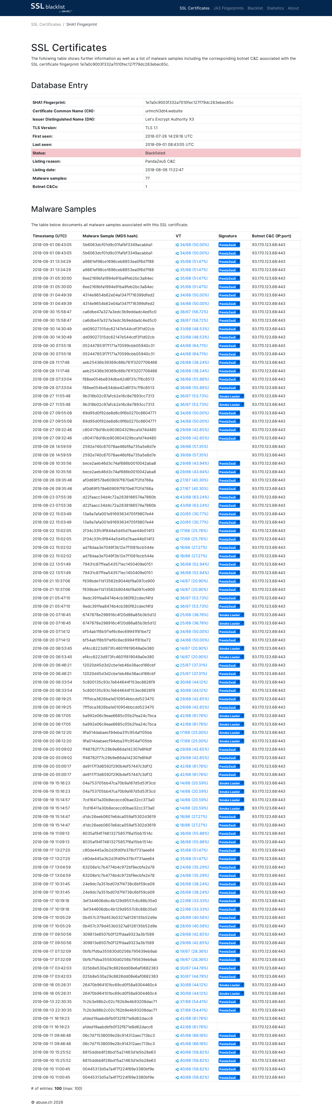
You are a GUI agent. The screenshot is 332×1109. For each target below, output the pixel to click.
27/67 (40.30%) (194, 480)
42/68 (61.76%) (194, 715)
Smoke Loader (229, 396)
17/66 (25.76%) (194, 530)
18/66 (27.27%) (193, 547)
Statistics (275, 8)
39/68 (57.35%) (194, 446)
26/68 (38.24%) (194, 362)
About (293, 8)
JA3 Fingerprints (228, 8)
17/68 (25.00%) (194, 732)
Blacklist (255, 8)
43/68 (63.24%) (194, 497)
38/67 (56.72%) (194, 311)
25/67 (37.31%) (193, 665)
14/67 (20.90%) (194, 580)
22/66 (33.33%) (194, 900)
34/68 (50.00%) (194, 244)
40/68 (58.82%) (194, 1052)
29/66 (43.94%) (194, 463)
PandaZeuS (227, 245)
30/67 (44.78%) (194, 968)
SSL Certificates (195, 8)
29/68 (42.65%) (194, 429)
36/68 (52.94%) (194, 564)
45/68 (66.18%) (194, 1035)
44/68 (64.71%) (194, 345)
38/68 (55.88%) (194, 379)
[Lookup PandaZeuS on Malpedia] (237, 245)
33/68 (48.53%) (194, 328)
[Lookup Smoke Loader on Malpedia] (242, 396)
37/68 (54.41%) (194, 1001)
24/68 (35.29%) (194, 867)
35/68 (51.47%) (194, 261)
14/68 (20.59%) (194, 783)
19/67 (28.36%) (194, 951)
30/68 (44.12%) (194, 682)
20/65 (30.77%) (194, 513)
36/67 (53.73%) (194, 395)
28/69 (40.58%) (194, 917)
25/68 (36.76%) (194, 614)
